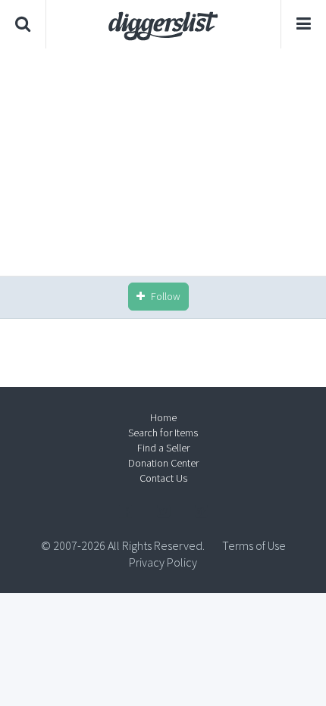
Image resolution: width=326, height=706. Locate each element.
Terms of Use (254, 545)
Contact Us (163, 478)
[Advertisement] (163, 162)
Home (163, 417)
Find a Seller (163, 448)
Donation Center (163, 463)
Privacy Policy (163, 562)
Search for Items (163, 432)
